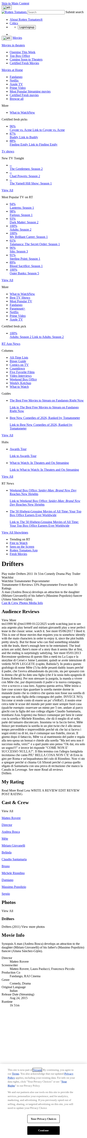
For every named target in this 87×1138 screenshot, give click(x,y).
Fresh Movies (18, 554)
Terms (15, 1073)
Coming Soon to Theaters (26, 59)
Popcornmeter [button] (49, 584)
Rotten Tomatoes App (24, 550)
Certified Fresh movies (24, 95)
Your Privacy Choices (43, 1118)
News (16, 343)
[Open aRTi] (7, 7)
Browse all (16, 98)
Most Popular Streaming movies (30, 91)
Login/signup (26, 27)
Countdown (17, 368)
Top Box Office (20, 56)
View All (7, 190)
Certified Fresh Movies (24, 63)
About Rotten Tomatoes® (26, 19)
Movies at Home (12, 70)
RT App (7, 343)
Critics (14, 23)
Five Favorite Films (22, 372)
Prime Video (18, 88)
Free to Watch (19, 543)
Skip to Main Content (15, 3)
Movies (17, 37)
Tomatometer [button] (10, 584)
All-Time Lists (19, 357)
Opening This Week (22, 52)
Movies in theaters (13, 45)
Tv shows (8, 151)
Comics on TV (19, 365)
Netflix (14, 80)
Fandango (16, 77)
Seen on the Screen (22, 546)
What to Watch (22, 112)
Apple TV (16, 84)
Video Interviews (21, 375)
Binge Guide (18, 361)
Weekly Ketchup (20, 383)
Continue (43, 1130)
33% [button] (36, 584)
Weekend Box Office (23, 379)
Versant (37, 1069)
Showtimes (21, 532)
